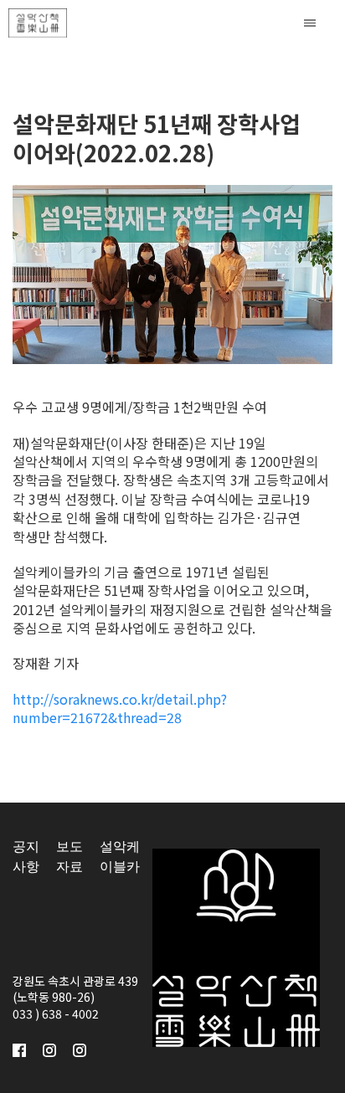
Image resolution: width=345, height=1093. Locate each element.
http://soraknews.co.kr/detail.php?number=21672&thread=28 (120, 708)
